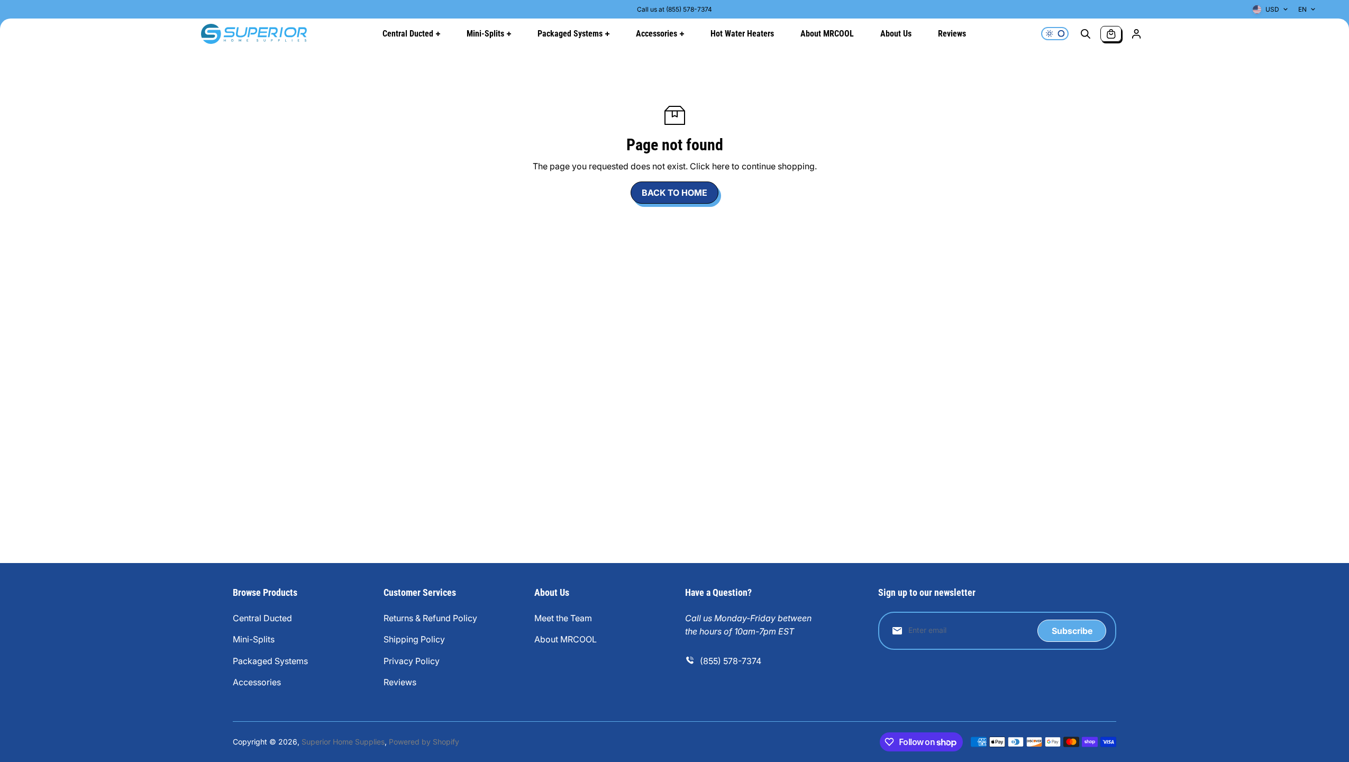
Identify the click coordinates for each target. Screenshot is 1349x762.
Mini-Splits (254, 639)
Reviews (400, 682)
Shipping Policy (414, 639)
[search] (1085, 34)
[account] (1136, 34)
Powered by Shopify (424, 741)
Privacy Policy (412, 661)
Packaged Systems (270, 661)
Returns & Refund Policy (430, 618)
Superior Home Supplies (343, 741)
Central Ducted (262, 618)
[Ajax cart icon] (1111, 34)
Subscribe (1072, 630)
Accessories (257, 682)
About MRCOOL (565, 639)
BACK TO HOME (674, 192)
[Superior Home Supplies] (254, 34)
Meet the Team (563, 618)
